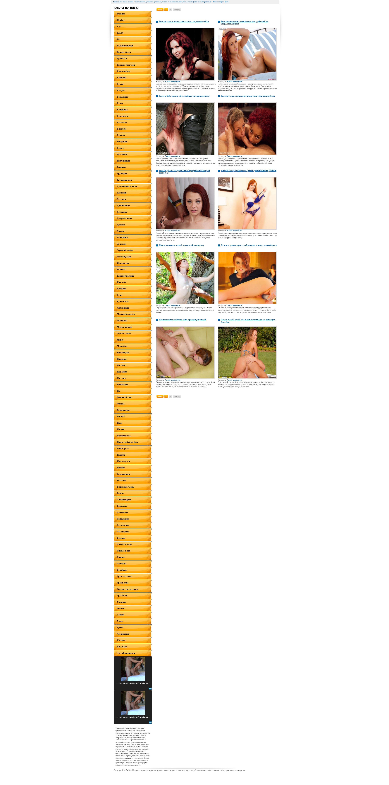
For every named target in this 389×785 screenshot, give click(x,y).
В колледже (122, 97)
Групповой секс (124, 180)
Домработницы (124, 218)
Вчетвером (122, 154)
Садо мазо (122, 506)
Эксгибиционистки (126, 653)
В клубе (120, 90)
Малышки (122, 321)
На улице (121, 378)
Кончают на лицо (125, 276)
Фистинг (121, 608)
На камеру (122, 359)
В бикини (121, 78)
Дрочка (120, 231)
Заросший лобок (125, 250)
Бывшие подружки (126, 65)
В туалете (121, 129)
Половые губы (124, 436)
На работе (122, 372)
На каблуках (123, 352)
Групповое (122, 173)
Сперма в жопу (124, 544)
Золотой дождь (124, 257)
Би (118, 39)
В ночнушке (123, 116)
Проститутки (123, 461)
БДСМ (120, 33)
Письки (120, 429)
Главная (121, 14)
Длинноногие (123, 205)
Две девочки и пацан (127, 186)
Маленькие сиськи (126, 314)
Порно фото (123, 448)
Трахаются (122, 595)
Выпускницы (123, 161)
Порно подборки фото (127, 442)
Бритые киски (124, 52)
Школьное (122, 647)
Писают (121, 416)
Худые (120, 621)
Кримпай (121, 289)
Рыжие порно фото (172, 82)
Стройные (122, 570)
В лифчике (122, 110)
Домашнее (122, 212)
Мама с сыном (124, 333)
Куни (119, 295)
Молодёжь (122, 346)
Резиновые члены (125, 487)
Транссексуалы (124, 576)
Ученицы (121, 602)
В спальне (122, 122)
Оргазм (120, 404)
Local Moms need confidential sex (133, 683)
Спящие (121, 557)
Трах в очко (123, 583)
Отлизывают (123, 410)
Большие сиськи (125, 46)
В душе (120, 84)
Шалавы (121, 640)
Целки (120, 627)
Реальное (121, 480)
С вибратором (124, 500)
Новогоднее (122, 384)
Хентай (120, 615)
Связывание (123, 519)
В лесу (120, 103)
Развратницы (123, 474)
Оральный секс (124, 397)
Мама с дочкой (124, 327)
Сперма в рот (123, 551)
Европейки (122, 237)
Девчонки (121, 193)
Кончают (121, 269)
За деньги (121, 244)
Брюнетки (122, 58)
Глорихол (121, 167)
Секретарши (123, 525)
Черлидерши (123, 634)
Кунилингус (123, 301)
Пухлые (121, 468)
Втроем (120, 148)
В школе (121, 135)
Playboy (120, 20)
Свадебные (122, 512)
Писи (119, 423)
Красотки (121, 282)
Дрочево (121, 225)
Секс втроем (123, 531)
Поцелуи (121, 455)
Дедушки (121, 199)
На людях (121, 365)
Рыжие (120, 493)
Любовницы (123, 308)
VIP (119, 26)
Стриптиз (121, 563)
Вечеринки (122, 141)
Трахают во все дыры (127, 589)
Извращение (123, 263)
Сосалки (121, 538)
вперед (177, 10)
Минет (120, 340)
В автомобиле (123, 71)
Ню (118, 391)
